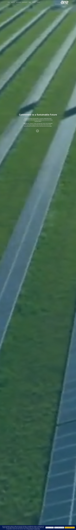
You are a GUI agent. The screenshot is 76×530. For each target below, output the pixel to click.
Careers (33, 2)
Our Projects (24, 2)
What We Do (18, 2)
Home (9, 2)
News (30, 2)
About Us (13, 2)
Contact (38, 2)
